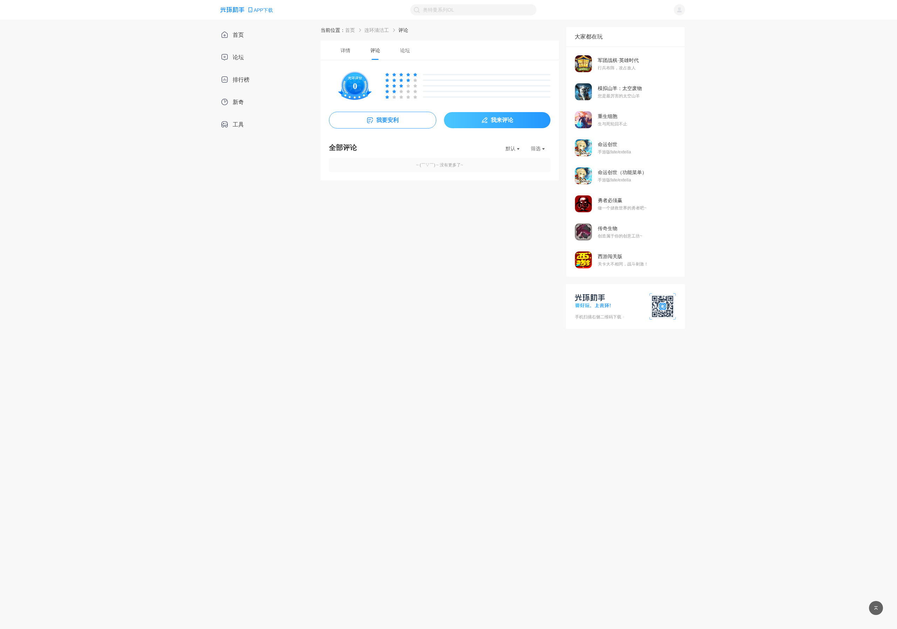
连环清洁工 (376, 30)
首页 (350, 30)
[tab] (345, 50)
